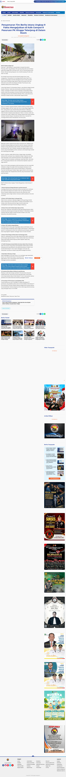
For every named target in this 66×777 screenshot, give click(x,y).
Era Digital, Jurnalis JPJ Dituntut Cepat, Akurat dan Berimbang (51, 455)
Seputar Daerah (20, 767)
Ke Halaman (54, 350)
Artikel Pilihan (48, 416)
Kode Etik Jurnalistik (31, 764)
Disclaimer (38, 761)
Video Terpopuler (49, 347)
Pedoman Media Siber (61, 769)
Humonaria (38, 12)
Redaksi (58, 761)
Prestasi (37, 765)
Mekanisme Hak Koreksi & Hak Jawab (61, 770)
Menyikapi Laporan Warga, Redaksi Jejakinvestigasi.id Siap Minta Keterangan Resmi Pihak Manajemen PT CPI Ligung (14, 102)
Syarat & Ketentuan (60, 767)
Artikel (8, 12)
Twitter (10, 766)
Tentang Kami (59, 765)
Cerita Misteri (15, 12)
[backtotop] (33, 757)
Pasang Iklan (59, 764)
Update (37, 257)
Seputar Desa (29, 767)
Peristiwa (58, 12)
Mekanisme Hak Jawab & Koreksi (41, 764)
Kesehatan (19, 764)
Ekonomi (24, 15)
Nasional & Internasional (48, 12)
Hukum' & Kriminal (39, 15)
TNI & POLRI (38, 767)
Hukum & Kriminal (30, 12)
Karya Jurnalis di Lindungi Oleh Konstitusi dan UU (50, 762)
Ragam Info (48, 765)
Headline (22, 12)
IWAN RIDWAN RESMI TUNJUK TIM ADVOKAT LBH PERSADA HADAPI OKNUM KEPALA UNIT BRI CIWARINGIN (51, 461)
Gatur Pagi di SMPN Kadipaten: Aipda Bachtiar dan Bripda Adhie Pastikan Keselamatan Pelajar (16, 303)
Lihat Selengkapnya (54, 478)
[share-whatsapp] (45, 40)
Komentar (5, 314)
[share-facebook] (41, 40)
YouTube (13, 766)
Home (3, 1)
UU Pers (47, 767)
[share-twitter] (43, 40)
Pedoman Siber (20, 765)
